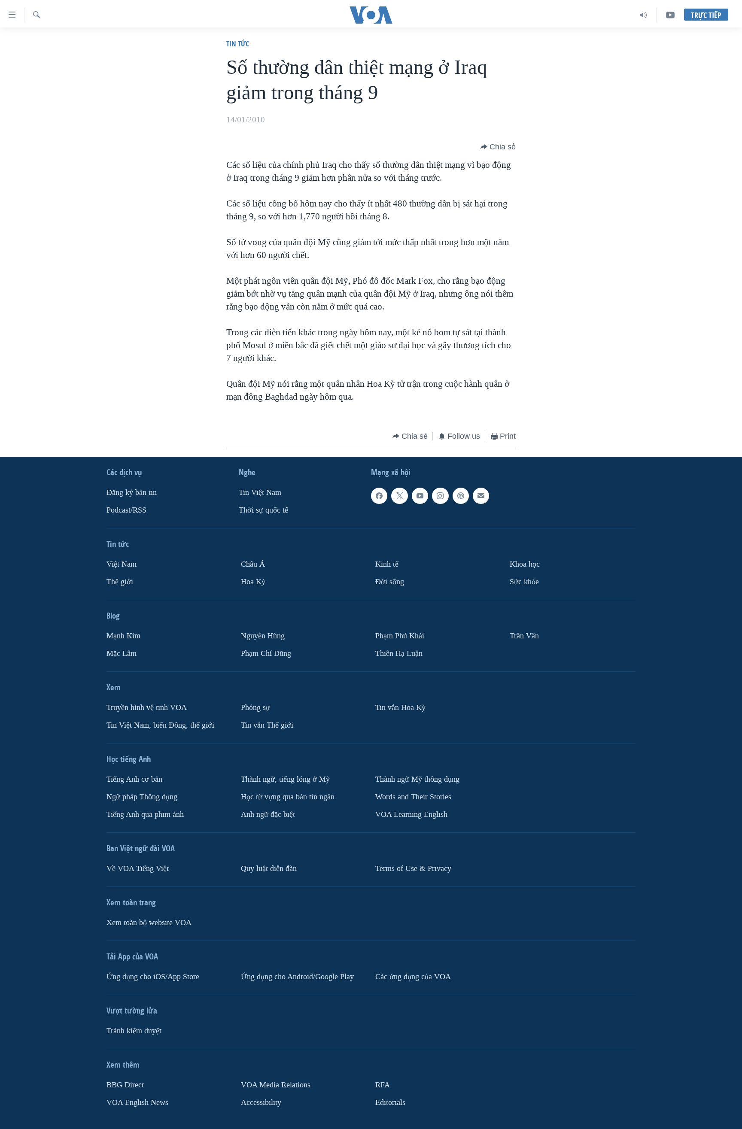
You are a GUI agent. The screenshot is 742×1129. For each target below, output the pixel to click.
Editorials (390, 1103)
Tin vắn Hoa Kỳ (400, 708)
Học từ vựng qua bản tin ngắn (288, 797)
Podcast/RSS (126, 510)
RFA (382, 1085)
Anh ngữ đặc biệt (268, 814)
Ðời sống (389, 582)
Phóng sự (255, 708)
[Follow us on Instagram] (440, 496)
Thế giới (119, 582)
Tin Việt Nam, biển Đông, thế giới (160, 725)
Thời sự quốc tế (263, 510)
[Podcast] (461, 496)
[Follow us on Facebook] (379, 496)
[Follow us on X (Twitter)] (399, 496)
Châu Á (253, 564)
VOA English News (137, 1103)
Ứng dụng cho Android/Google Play (297, 977)
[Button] (498, 146)
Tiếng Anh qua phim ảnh (145, 814)
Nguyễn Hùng (263, 636)
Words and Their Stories (413, 797)
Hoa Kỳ (253, 582)
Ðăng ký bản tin (131, 493)
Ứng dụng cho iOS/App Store (152, 977)
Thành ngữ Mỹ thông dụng (417, 779)
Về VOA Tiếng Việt (137, 869)
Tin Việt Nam (260, 493)
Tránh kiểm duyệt (133, 1031)
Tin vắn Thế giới (267, 725)
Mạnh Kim (123, 636)
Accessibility (261, 1103)
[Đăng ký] (481, 496)
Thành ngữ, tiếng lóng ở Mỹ (285, 779)
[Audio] (643, 15)
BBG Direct (125, 1085)
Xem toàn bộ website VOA (149, 923)
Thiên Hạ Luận (399, 654)
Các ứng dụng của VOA (413, 977)
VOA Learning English (411, 814)
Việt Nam (121, 564)
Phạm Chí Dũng (266, 654)
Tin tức (237, 44)
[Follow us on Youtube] (420, 496)
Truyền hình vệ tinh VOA (146, 708)
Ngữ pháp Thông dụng (141, 797)
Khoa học (525, 564)
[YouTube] (670, 15)
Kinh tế (386, 564)
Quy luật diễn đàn (269, 869)
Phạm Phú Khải (399, 636)
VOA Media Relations (275, 1085)
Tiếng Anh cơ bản (134, 779)
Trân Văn (524, 636)
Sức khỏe (524, 582)
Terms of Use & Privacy (413, 869)
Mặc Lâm (121, 654)
